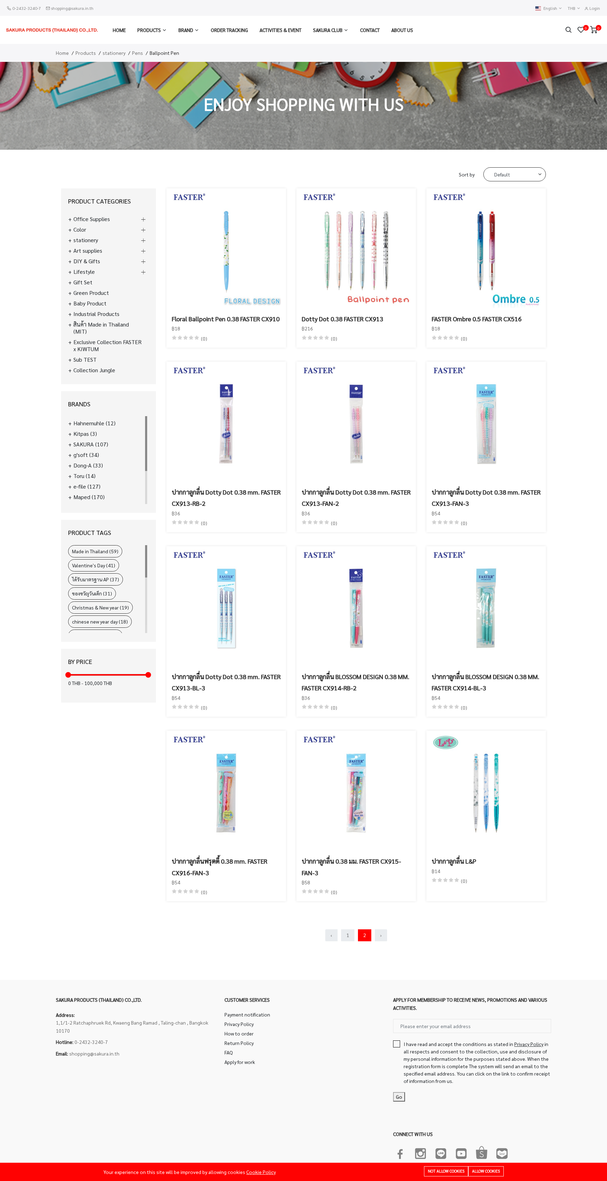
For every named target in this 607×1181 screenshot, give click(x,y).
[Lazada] (502, 1152)
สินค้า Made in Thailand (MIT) (101, 328)
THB (572, 8)
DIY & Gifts (86, 261)
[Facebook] (400, 1152)
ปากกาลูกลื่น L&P (454, 861)
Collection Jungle (94, 370)
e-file (86, 486)
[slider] (68, 675)
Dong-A (88, 465)
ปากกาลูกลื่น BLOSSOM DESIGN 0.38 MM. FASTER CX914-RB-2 (355, 682)
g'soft (86, 454)
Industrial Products (96, 313)
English (550, 8)
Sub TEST (85, 359)
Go (399, 1096)
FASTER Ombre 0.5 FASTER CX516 (477, 319)
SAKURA (90, 444)
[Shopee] (482, 1152)
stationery (114, 53)
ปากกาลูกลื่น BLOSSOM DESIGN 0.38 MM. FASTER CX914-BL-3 (485, 682)
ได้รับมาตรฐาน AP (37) (95, 579)
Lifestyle (84, 271)
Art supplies (87, 250)
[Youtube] (461, 1152)
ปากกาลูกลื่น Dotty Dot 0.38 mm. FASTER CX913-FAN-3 (486, 497)
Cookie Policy (261, 1172)
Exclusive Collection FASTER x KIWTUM (107, 345)
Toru (84, 475)
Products (149, 30)
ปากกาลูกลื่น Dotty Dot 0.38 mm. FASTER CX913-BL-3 (226, 682)
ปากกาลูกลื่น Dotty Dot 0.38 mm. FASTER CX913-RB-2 (226, 497)
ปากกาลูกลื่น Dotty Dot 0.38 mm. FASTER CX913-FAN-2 (356, 497)
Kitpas (85, 433)
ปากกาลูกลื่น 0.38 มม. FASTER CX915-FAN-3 (351, 866)
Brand (185, 30)
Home (119, 30)
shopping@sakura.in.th (72, 8)
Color (79, 229)
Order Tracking (229, 30)
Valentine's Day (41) (93, 565)
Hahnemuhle (94, 423)
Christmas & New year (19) (100, 607)
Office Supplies (91, 218)
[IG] (420, 1152)
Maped (89, 497)
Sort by (467, 174)
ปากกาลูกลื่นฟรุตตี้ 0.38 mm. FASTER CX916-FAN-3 (219, 866)
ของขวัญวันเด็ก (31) (92, 593)
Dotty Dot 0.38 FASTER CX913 (342, 319)
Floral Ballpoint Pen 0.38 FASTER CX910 (226, 319)
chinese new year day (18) (100, 621)
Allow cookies (486, 1171)
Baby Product (89, 303)
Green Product (91, 292)
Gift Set (82, 282)
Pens (137, 53)
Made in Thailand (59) (95, 551)
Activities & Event (280, 30)
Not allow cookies (446, 1171)
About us (402, 30)
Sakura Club (327, 30)
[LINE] (441, 1152)
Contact (370, 30)
